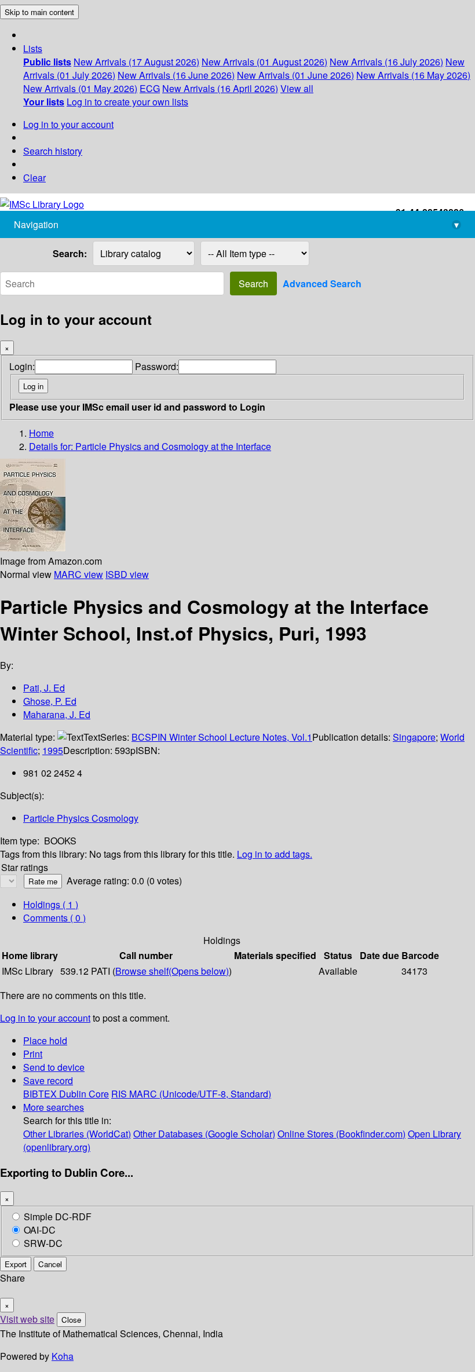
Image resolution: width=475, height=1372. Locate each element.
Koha (63, 1356)
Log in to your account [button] (45, 1018)
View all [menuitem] (296, 88)
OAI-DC (40, 1229)
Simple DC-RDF (58, 1216)
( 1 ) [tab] (50, 904)
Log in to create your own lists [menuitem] (127, 101)
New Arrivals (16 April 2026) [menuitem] (220, 88)
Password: (156, 366)
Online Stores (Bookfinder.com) (341, 1133)
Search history (52, 151)
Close (71, 1319)
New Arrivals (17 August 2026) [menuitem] (136, 61)
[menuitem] (47, 61)
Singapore (414, 737)
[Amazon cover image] (32, 547)
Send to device (54, 1067)
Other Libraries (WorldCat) (77, 1133)
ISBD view (127, 574)
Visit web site (27, 1319)
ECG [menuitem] (150, 88)
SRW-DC (43, 1243)
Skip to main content (39, 11)
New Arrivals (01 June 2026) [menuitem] (295, 75)
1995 (52, 750)
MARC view (78, 574)
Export (16, 1263)
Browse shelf (172, 971)
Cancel (50, 1263)
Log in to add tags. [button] (274, 854)
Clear (34, 177)
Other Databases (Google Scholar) (204, 1133)
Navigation (236, 224)
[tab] (54, 917)
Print (32, 1053)
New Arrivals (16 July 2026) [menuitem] (386, 61)
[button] (32, 48)
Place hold (45, 1040)
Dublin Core (84, 1093)
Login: (22, 366)
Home (41, 433)
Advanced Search (322, 283)
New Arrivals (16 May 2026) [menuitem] (413, 75)
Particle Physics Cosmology (80, 818)
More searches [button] (53, 1107)
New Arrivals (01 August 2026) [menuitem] (264, 61)
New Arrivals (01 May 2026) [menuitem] (80, 88)
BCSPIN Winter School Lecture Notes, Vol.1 (221, 737)
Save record (48, 1080)
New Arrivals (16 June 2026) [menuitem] (176, 75)
